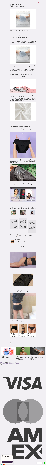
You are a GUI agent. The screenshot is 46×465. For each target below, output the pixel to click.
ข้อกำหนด (8, 367)
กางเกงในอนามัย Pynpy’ (23, 127)
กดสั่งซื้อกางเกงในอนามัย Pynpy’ (22, 289)
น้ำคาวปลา (11, 129)
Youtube (16, 291)
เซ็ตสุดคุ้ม (18, 2)
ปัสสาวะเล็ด (14, 129)
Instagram (11, 291)
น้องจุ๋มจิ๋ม (22, 128)
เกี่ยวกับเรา (26, 2)
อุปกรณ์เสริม (17, 363)
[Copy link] (15, 340)
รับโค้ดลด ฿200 (7, 461)
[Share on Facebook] (14, 340)
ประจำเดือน (17, 4)
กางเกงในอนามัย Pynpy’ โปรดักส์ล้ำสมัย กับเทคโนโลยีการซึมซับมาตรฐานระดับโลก (21, 35)
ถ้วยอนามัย (18, 95)
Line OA (26, 291)
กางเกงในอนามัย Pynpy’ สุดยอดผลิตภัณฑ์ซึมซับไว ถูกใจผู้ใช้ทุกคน (19, 37)
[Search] (41, 2)
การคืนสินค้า (11, 367)
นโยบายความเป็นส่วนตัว (3, 367)
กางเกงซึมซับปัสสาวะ (8, 363)
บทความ (14, 4)
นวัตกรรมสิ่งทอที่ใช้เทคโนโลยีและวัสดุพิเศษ (22, 159)
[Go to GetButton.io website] (44, 464)
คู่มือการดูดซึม (9, 364)
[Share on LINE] (12, 340)
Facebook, (32, 290)
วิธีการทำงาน (22, 2)
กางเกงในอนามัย (4, 363)
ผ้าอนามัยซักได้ (24, 95)
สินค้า (14, 2)
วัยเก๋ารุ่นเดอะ (23, 76)
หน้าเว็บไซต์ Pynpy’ (29, 289)
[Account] (42, 2)
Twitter (14, 291)
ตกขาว (35, 128)
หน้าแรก (11, 4)
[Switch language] (39, 2)
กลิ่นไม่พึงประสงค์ (27, 99)
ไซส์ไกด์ (6, 364)
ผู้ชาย (12, 363)
